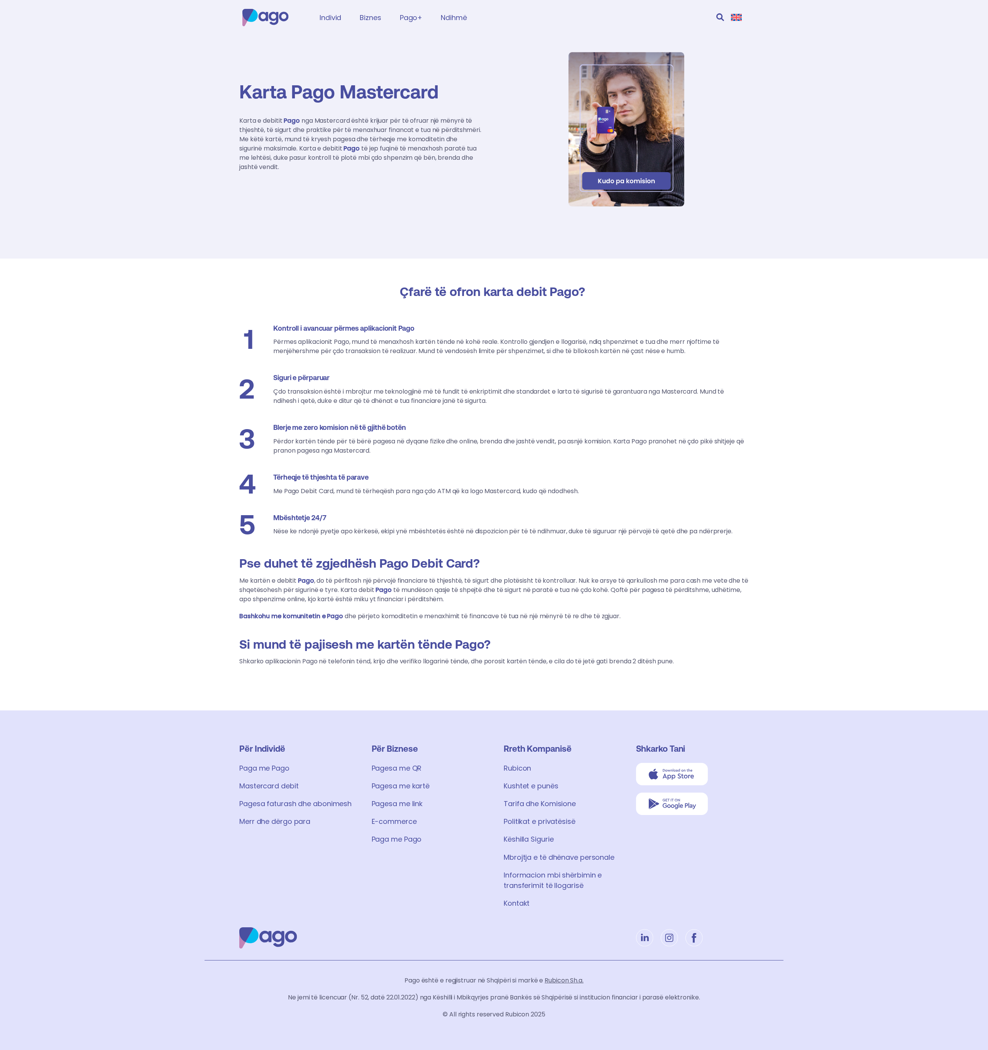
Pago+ (411, 17)
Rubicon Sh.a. (564, 980)
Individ (330, 17)
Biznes (370, 17)
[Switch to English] (736, 17)
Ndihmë (454, 17)
